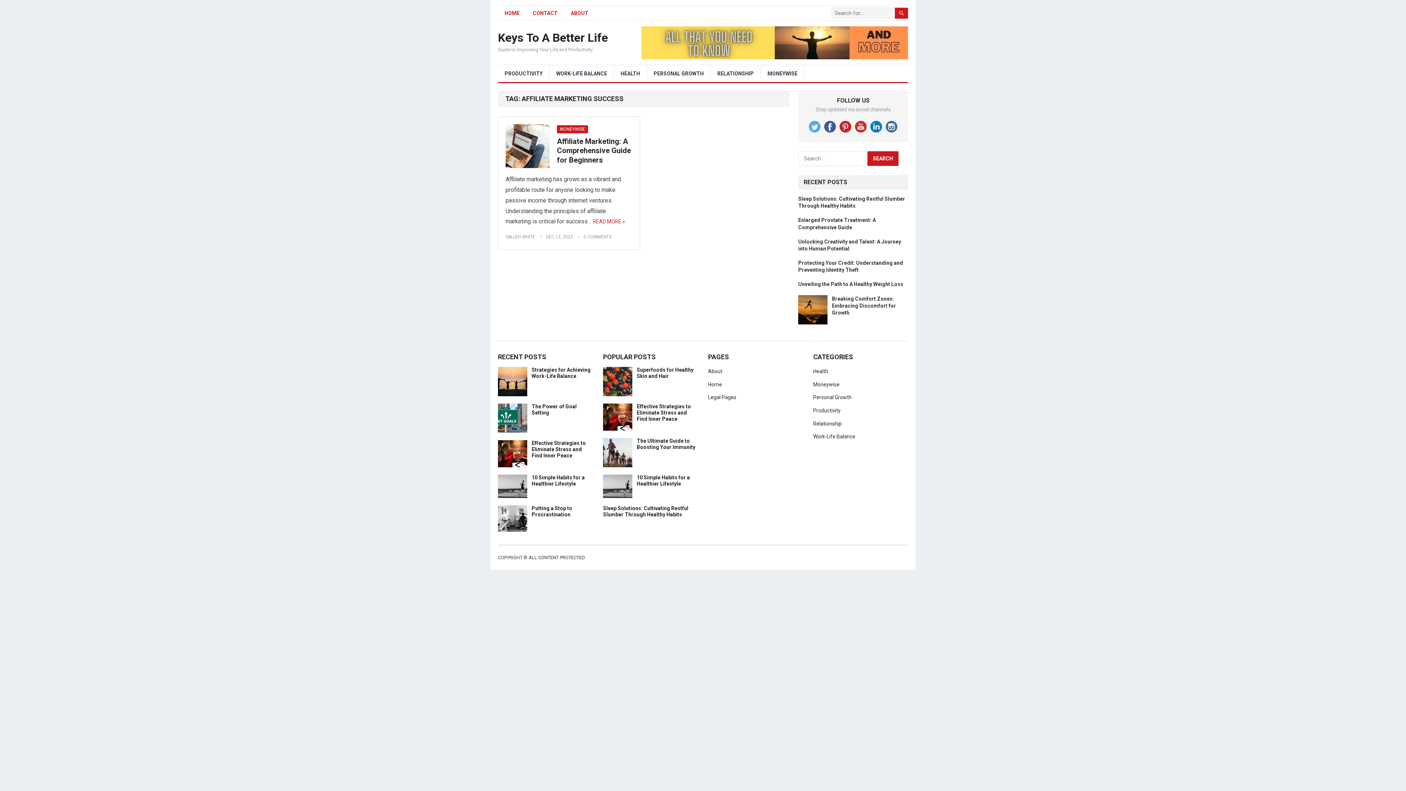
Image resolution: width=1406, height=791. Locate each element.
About (579, 13)
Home (715, 384)
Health (630, 74)
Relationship (735, 74)
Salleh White (520, 236)
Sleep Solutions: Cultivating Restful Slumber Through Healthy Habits (645, 511)
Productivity (524, 74)
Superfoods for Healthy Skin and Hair (665, 373)
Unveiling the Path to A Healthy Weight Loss (850, 284)
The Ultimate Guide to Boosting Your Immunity (666, 444)
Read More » (609, 221)
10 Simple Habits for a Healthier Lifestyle (558, 481)
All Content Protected (557, 557)
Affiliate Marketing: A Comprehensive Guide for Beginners (594, 150)
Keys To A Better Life (553, 38)
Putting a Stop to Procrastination (552, 511)
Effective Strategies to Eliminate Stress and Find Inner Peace (559, 449)
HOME (512, 13)
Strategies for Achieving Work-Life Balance (561, 373)
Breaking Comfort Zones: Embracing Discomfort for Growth (864, 306)
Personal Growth (679, 74)
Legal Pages (722, 397)
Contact (545, 13)
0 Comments (597, 236)
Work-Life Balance (581, 74)
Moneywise (782, 74)
